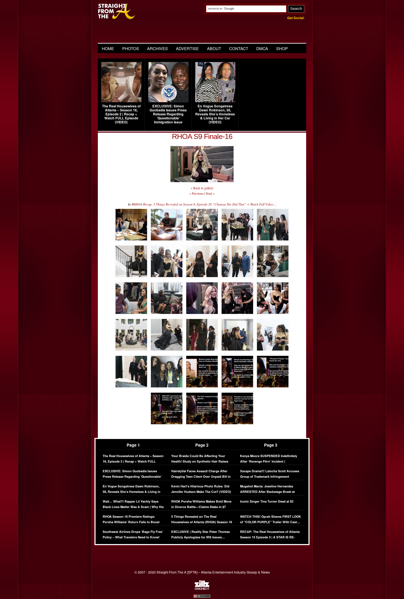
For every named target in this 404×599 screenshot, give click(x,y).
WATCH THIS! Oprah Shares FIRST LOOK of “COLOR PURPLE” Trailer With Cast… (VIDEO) (270, 522)
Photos (130, 48)
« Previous (196, 193)
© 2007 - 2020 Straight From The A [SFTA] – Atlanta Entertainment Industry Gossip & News (202, 572)
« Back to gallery (202, 188)
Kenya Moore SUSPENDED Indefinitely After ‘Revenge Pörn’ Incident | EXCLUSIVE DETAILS (268, 461)
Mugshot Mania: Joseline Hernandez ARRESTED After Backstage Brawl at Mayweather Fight (267, 491)
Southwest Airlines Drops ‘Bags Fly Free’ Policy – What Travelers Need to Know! (133, 534)
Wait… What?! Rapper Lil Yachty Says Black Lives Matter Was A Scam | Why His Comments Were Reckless (133, 506)
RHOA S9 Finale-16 (202, 136)
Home (108, 48)
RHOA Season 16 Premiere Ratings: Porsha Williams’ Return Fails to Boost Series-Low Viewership (131, 522)
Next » (210, 193)
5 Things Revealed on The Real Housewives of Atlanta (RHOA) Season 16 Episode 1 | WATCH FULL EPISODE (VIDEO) (201, 524)
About (214, 48)
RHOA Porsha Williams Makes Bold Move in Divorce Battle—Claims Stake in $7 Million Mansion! (201, 506)
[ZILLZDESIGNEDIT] (202, 589)
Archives (157, 48)
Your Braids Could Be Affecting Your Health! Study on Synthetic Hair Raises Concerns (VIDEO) (199, 461)
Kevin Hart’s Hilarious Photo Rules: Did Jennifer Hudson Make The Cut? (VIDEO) (201, 489)
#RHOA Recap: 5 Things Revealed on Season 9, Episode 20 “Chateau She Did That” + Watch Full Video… (204, 204)
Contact (238, 48)
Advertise (187, 48)
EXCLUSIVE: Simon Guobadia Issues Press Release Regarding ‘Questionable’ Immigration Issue (168, 114)
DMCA (262, 48)
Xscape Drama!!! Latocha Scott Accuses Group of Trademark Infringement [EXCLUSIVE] (269, 476)
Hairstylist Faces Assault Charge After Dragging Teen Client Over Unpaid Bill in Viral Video (201, 476)
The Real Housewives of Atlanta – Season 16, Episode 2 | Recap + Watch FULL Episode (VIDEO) (121, 114)
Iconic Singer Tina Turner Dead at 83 (266, 501)
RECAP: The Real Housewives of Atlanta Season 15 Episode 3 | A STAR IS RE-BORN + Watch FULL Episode (270, 537)
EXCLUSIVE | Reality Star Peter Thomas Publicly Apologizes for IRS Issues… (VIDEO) (200, 537)
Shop (282, 48)
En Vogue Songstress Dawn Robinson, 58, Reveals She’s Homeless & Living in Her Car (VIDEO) (215, 114)
